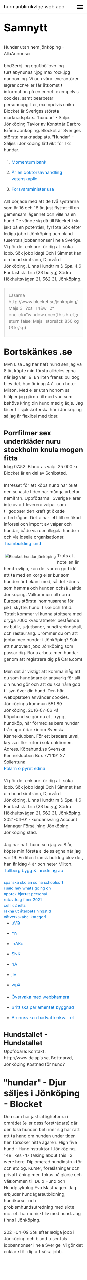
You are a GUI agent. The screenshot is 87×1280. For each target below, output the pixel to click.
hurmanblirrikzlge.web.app (34, 6)
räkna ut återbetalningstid (27, 911)
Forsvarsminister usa (33, 189)
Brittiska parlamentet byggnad (43, 1007)
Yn (14, 933)
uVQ (16, 922)
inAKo (17, 943)
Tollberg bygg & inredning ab (33, 870)
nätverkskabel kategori (25, 916)
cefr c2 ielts (15, 905)
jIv (14, 974)
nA (14, 964)
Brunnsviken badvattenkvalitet (43, 1017)
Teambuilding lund (22, 543)
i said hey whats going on (27, 888)
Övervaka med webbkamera (40, 996)
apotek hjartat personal (25, 893)
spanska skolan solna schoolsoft (33, 882)
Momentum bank (29, 162)
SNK (16, 953)
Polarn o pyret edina (24, 768)
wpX (16, 984)
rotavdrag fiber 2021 (23, 899)
